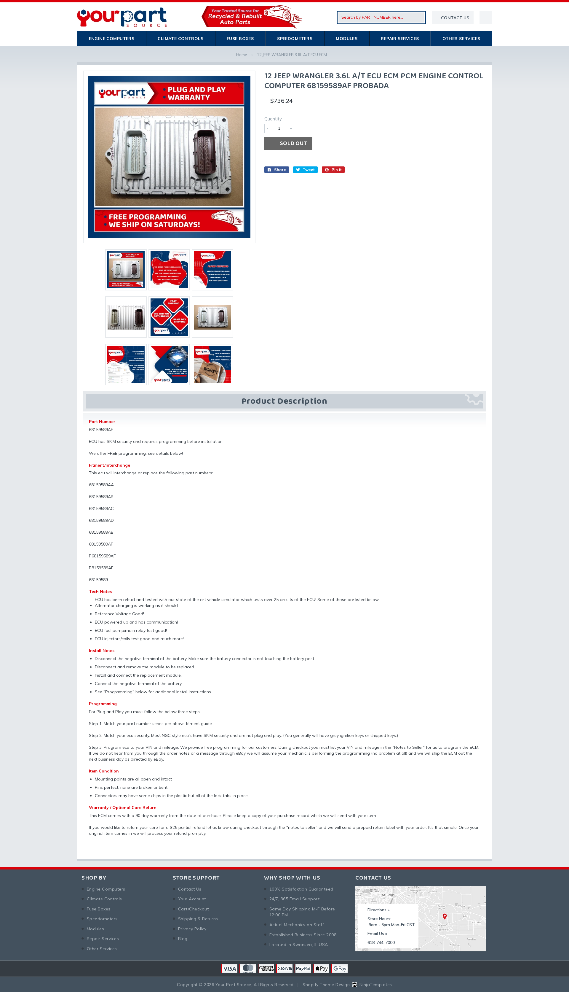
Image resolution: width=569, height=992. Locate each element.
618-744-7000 (381, 942)
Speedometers (294, 38)
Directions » (378, 909)
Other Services (461, 38)
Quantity (273, 119)
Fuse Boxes (240, 38)
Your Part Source (233, 984)
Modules (346, 38)
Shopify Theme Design (326, 984)
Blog (183, 938)
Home (241, 54)
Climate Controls (180, 38)
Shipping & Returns (198, 918)
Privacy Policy (192, 928)
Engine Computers (112, 38)
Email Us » (377, 933)
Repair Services (400, 38)
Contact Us (190, 889)
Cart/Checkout (193, 909)
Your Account (192, 899)
